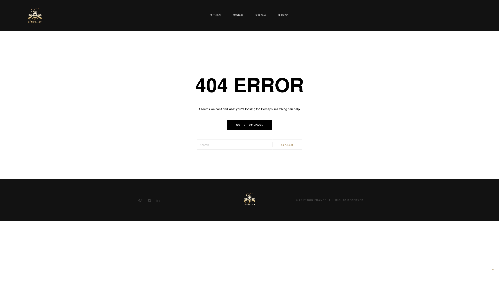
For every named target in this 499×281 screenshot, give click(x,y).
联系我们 (274, 15)
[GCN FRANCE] (35, 15)
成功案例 (241, 15)
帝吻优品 (257, 15)
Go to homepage (249, 124)
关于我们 (224, 15)
